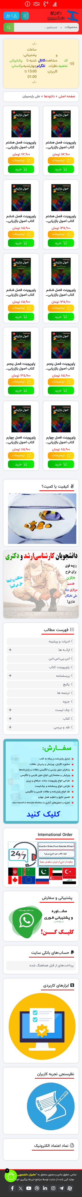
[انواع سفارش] (41, 781)
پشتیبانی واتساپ (16, 63)
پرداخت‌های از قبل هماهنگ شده (51, 965)
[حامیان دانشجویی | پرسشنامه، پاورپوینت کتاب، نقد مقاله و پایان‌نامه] (61, 16)
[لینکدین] (45, 1188)
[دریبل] (37, 1188)
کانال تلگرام (41, 63)
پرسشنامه (63, 676)
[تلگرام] (61, 1188)
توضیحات (58, 160)
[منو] (24, 16)
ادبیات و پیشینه (59, 641)
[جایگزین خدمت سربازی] (41, 584)
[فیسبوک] (12, 1188)
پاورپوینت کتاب (59, 667)
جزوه (66, 701)
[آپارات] (70, 1188)
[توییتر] (20, 1188)
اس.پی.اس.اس (59, 658)
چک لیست (62, 710)
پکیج (66, 684)
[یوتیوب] (29, 1188)
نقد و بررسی (62, 727)
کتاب (66, 718)
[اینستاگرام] (53, 1188)
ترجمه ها (63, 693)
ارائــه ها (64, 650)
